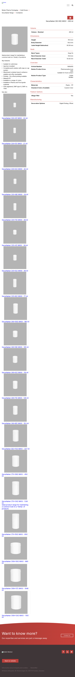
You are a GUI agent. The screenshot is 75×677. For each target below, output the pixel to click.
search (72, 5)
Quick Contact (70, 17)
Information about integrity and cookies (15, 668)
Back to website (10, 661)
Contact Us (67, 635)
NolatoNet (34, 668)
